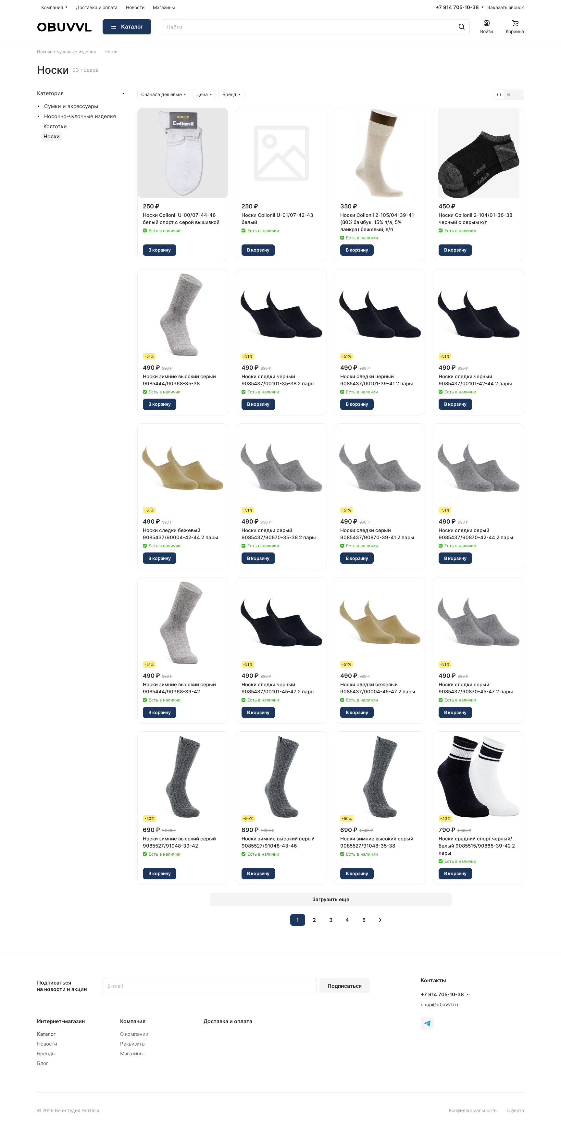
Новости (47, 1044)
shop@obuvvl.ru (439, 1004)
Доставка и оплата (228, 1021)
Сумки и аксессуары (71, 106)
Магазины (131, 1053)
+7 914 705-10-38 (457, 7)
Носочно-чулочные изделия (80, 116)
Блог (42, 1063)
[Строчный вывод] (509, 94)
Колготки (55, 126)
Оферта (515, 1110)
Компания (132, 1021)
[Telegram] (427, 1023)
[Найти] (462, 26)
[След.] (380, 920)
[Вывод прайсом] (518, 94)
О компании (134, 1034)
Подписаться (345, 986)
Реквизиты (132, 1044)
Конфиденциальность (473, 1110)
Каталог (46, 1034)
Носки (52, 136)
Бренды (46, 1053)
